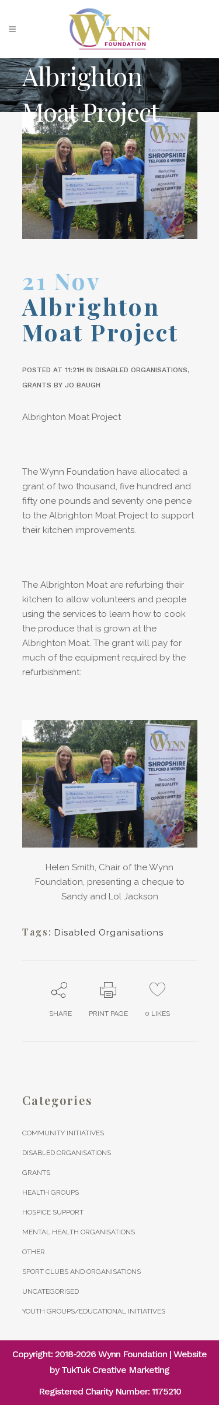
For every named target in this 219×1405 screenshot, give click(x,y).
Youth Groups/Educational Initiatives (93, 1311)
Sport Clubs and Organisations (81, 1272)
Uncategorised (50, 1291)
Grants (36, 385)
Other (33, 1252)
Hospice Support (53, 1212)
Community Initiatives (63, 1133)
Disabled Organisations (141, 370)
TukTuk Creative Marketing (115, 1369)
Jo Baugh (82, 385)
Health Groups (50, 1192)
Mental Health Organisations (78, 1232)
